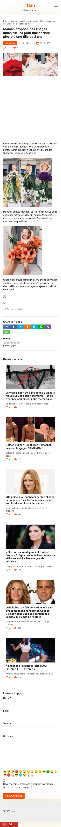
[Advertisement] (30, 110)
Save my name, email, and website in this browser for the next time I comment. (28, 786)
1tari (30, 5)
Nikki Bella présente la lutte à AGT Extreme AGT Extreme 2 (27, 667)
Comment (8, 736)
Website (7, 723)
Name (7, 698)
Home (6, 21)
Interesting (10, 43)
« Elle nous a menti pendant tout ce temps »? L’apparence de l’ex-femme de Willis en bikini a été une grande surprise (30, 557)
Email (7, 711)
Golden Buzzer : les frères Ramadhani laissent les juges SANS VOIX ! (29, 446)
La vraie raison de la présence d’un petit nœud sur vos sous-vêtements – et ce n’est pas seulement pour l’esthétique (30, 395)
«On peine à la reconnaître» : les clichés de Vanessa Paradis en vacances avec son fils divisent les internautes (30, 500)
